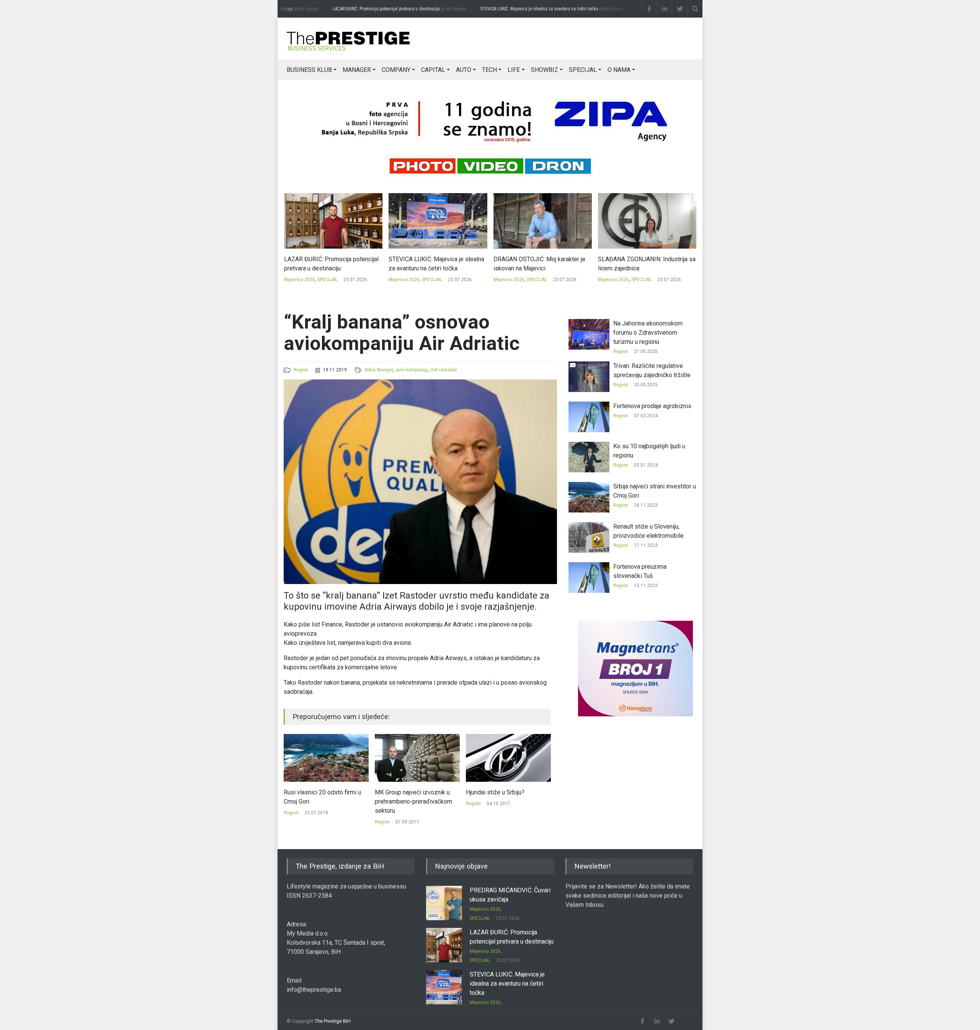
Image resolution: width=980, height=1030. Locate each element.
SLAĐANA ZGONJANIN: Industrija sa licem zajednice (542, 263)
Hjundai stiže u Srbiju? (404, 792)
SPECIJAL (583, 69)
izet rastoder (443, 370)
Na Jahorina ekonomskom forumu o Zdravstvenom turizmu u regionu (648, 332)
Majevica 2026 (299, 279)
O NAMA (619, 69)
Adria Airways (379, 370)
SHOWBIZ (544, 69)
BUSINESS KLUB (309, 69)
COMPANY (396, 69)
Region (301, 370)
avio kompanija (412, 370)
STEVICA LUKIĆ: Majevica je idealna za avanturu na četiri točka (546, 8)
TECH (489, 69)
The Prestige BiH (333, 1021)
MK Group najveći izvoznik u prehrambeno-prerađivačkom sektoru (322, 801)
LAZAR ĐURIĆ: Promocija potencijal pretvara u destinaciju (393, 8)
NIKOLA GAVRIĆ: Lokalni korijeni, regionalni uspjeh (641, 263)
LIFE (514, 69)
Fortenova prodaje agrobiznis (652, 406)
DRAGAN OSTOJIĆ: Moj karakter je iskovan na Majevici (434, 263)
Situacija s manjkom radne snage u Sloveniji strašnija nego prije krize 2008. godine (508, 801)
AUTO (463, 69)
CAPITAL (433, 69)
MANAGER (357, 69)
